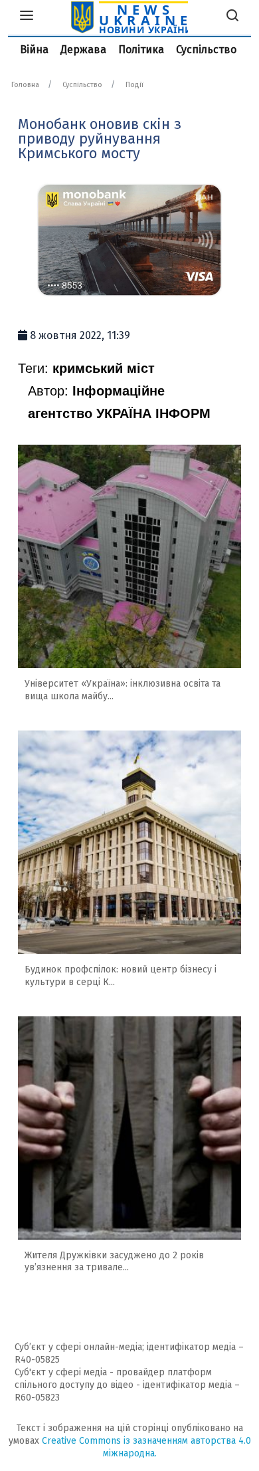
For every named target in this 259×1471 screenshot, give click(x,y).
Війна (34, 49)
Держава (83, 49)
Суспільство (206, 49)
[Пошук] (232, 17)
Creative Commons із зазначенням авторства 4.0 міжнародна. (146, 1447)
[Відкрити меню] (27, 17)
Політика (141, 49)
